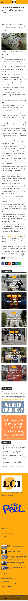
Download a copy (5, 538)
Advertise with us (5, 531)
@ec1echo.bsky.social (11, 583)
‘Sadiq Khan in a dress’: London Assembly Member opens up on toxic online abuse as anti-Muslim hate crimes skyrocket (14, 282)
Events (9, 295)
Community (10, 550)
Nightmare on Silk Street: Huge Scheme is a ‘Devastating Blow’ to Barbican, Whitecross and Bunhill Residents (17, 558)
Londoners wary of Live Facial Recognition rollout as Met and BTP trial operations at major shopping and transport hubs (14, 373)
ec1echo (9, 586)
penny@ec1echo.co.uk (9, 578)
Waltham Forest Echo (16, 596)
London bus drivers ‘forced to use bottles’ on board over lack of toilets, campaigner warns (14, 354)
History (18, 550)
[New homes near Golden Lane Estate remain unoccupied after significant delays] (4, 562)
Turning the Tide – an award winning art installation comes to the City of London (14, 300)
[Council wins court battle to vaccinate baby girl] (4, 546)
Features (14, 295)
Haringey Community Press (12, 598)
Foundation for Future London (12, 236)
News (2, 5)
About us (3, 526)
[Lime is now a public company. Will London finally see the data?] (4, 567)
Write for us (4, 528)
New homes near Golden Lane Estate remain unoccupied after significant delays (16, 563)
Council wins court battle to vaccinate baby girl (15, 547)
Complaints (4, 536)
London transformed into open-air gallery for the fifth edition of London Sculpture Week (14, 336)
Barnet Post (21, 598)
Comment (9, 555)
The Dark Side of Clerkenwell (13, 551)
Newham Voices (13, 600)
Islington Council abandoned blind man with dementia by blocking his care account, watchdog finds (14, 318)
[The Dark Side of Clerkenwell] (4, 551)
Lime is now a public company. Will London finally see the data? (16, 568)
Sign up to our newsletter (7, 533)
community (8, 258)
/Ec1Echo (8, 581)
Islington (15, 258)
